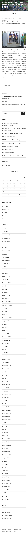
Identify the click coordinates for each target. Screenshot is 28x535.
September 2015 (7, 454)
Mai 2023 (5, 270)
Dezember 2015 (6, 445)
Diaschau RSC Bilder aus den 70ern (12, 133)
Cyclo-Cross (5, 209)
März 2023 (5, 273)
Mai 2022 (4, 289)
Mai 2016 (4, 429)
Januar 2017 (5, 407)
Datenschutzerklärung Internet (10, 529)
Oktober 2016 (6, 416)
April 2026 (5, 232)
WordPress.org (6, 518)
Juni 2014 (5, 496)
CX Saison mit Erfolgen (8, 136)
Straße (7, 85)
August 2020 (6, 321)
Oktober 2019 (6, 340)
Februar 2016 (6, 439)
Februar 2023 (6, 276)
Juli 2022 (4, 286)
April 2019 (5, 353)
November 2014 (6, 483)
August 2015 (5, 458)
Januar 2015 (5, 477)
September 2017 (7, 394)
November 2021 (6, 302)
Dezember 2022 (6, 283)
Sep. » (20, 195)
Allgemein (5, 206)
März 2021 (5, 314)
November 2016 (6, 413)
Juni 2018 (5, 375)
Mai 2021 (4, 311)
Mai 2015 (4, 467)
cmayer (19, 18)
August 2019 (5, 343)
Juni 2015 (5, 464)
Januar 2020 (5, 333)
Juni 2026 (5, 228)
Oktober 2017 (6, 391)
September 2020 (7, 318)
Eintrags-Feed (6, 512)
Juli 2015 (4, 461)
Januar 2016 (5, 442)
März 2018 (5, 381)
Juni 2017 (4, 400)
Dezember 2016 (6, 410)
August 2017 (5, 397)
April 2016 (5, 432)
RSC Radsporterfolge (8, 152)
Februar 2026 (6, 235)
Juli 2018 (4, 372)
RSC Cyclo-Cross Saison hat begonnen (13, 140)
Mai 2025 (5, 247)
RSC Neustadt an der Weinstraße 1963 (12, 4)
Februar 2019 (6, 359)
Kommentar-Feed (7, 515)
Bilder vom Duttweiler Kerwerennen (12, 143)
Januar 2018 (5, 388)
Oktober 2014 (6, 486)
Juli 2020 (4, 324)
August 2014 (5, 490)
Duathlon (4, 212)
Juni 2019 (5, 346)
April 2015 (5, 470)
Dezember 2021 (6, 298)
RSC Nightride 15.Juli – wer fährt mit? (12, 156)
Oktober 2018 (6, 369)
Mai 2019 (4, 349)
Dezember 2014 (6, 480)
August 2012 (5, 499)
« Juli (7, 195)
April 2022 (5, 292)
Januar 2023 (5, 279)
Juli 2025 (4, 244)
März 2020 (5, 327)
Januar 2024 (5, 257)
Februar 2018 (6, 384)
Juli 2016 (4, 423)
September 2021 (7, 305)
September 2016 (7, 419)
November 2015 (6, 448)
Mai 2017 (4, 403)
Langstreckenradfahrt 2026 (10, 146)
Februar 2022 (6, 295)
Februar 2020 (6, 330)
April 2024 (5, 254)
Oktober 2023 (6, 260)
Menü (14, 13)
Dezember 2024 (6, 251)
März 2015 (5, 474)
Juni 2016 (5, 426)
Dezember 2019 (6, 337)
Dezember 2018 (6, 365)
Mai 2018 (4, 378)
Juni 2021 (4, 308)
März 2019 (5, 356)
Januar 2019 (5, 362)
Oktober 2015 (6, 451)
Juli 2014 (4, 493)
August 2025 (6, 241)
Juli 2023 (4, 267)
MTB (3, 215)
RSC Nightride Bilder (8, 149)
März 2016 (5, 435)
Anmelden (5, 509)
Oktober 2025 (6, 238)
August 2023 (6, 263)
